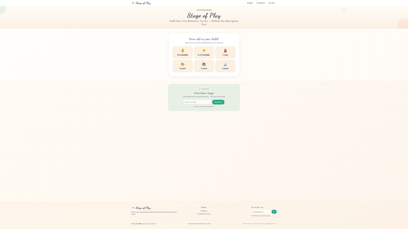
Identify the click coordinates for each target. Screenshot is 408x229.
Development (261, 3)
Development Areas (204, 214)
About (273, 3)
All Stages (250, 3)
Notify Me (218, 102)
